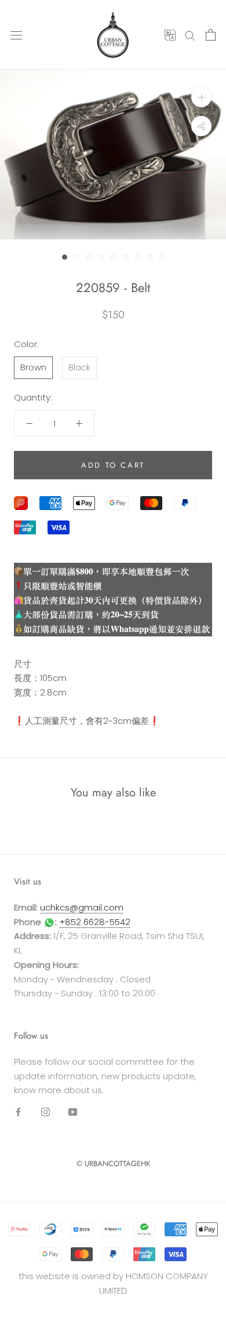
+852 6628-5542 (94, 922)
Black (79, 367)
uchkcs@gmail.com (81, 907)
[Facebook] (18, 1111)
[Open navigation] (16, 34)
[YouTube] (72, 1111)
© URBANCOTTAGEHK (113, 1163)
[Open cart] (211, 35)
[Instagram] (45, 1111)
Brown (33, 367)
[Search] (190, 34)
